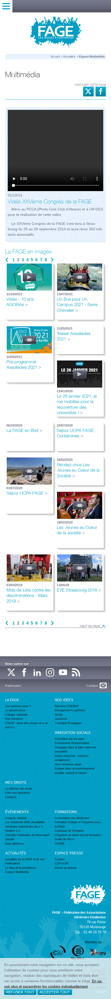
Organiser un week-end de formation (78, 835)
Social (58, 714)
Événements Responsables (72, 742)
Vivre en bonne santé (68, 764)
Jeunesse (61, 718)
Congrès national (15, 818)
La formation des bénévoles (72, 818)
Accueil (55, 56)
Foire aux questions (17, 792)
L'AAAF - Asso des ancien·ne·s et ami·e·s (26, 725)
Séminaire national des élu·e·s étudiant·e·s (24, 828)
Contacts (11, 797)
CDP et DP (61, 863)
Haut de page (90, 626)
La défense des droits (18, 788)
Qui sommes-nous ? (18, 706)
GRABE (60, 843)
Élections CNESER (66, 706)
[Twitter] (11, 672)
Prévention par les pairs (69, 738)
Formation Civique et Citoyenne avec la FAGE (78, 824)
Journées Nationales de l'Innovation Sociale (27, 837)
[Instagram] (50, 672)
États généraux (14, 843)
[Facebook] (24, 672)
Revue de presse (65, 867)
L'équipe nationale (16, 714)
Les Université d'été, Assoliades (25, 822)
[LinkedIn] (37, 672)
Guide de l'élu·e (64, 839)
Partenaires (13, 685)
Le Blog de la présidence (20, 867)
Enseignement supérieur (70, 710)
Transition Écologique (68, 723)
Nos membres (14, 718)
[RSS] (76, 672)
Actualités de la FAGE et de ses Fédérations (25, 861)
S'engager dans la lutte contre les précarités (75, 749)
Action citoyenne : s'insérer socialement (72, 758)
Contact (60, 859)
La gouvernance (15, 710)
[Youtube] (63, 672)
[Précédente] (7, 260)
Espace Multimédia (17, 871)
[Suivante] (52, 260)
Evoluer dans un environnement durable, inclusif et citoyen (74, 770)
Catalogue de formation (69, 830)
